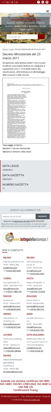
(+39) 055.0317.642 (13, 327)
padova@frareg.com (11, 306)
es (17, 2)
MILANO (7, 257)
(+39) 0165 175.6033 (37, 291)
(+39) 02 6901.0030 (13, 270)
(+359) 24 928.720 (36, 351)
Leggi (11, 49)
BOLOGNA (32, 296)
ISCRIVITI (42, 216)
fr (12, 2)
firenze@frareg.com (11, 324)
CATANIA (7, 334)
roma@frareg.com (34, 327)
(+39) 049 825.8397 (13, 309)
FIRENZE (7, 313)
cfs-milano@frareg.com (12, 371)
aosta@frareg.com (34, 288)
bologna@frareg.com (35, 306)
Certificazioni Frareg (25, 390)
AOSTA (30, 278)
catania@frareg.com (11, 348)
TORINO (7, 278)
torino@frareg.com (11, 288)
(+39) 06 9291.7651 (37, 330)
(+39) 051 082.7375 (37, 309)
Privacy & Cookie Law (31, 400)
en (8, 2)
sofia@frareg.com (34, 348)
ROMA (30, 313)
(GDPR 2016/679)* (37, 221)
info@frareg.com (10, 267)
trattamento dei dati (21, 221)
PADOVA (7, 296)
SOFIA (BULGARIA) (35, 334)
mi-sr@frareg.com (34, 270)
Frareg (5, 49)
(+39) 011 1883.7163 (14, 291)
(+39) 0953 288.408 (13, 351)
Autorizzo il (8, 221)
